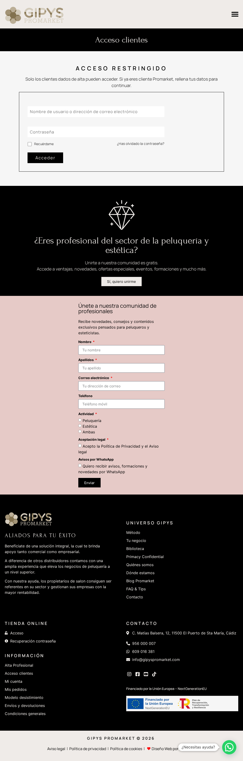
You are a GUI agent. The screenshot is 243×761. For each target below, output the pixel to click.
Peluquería (92, 420)
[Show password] (160, 132)
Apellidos (86, 360)
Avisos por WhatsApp (96, 459)
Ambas (89, 432)
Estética (90, 426)
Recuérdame (44, 144)
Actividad (86, 414)
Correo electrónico (94, 378)
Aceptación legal (92, 439)
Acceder (45, 157)
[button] (235, 14)
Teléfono (85, 396)
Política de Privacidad (120, 446)
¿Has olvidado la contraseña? (140, 143)
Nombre (85, 342)
